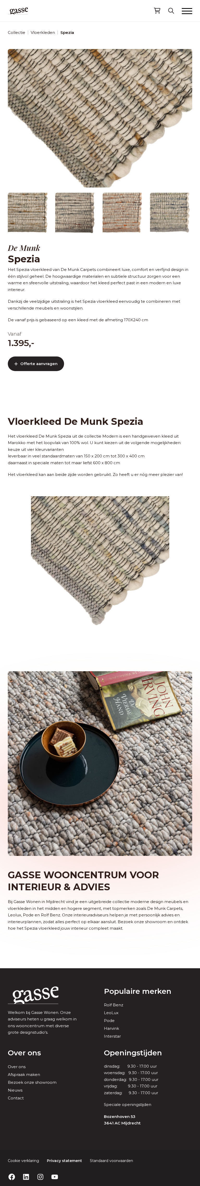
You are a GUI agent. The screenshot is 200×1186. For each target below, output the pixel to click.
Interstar (112, 1036)
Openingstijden (133, 1052)
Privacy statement (64, 1160)
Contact (16, 1098)
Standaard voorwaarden (111, 1160)
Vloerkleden (43, 32)
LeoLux (111, 1012)
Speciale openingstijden (127, 1104)
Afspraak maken (24, 1074)
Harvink (111, 1028)
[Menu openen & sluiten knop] (187, 11)
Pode (109, 1020)
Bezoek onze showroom (32, 1082)
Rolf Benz (113, 1004)
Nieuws (15, 1090)
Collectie (16, 32)
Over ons (24, 1052)
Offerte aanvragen (39, 363)
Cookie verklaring (23, 1160)
